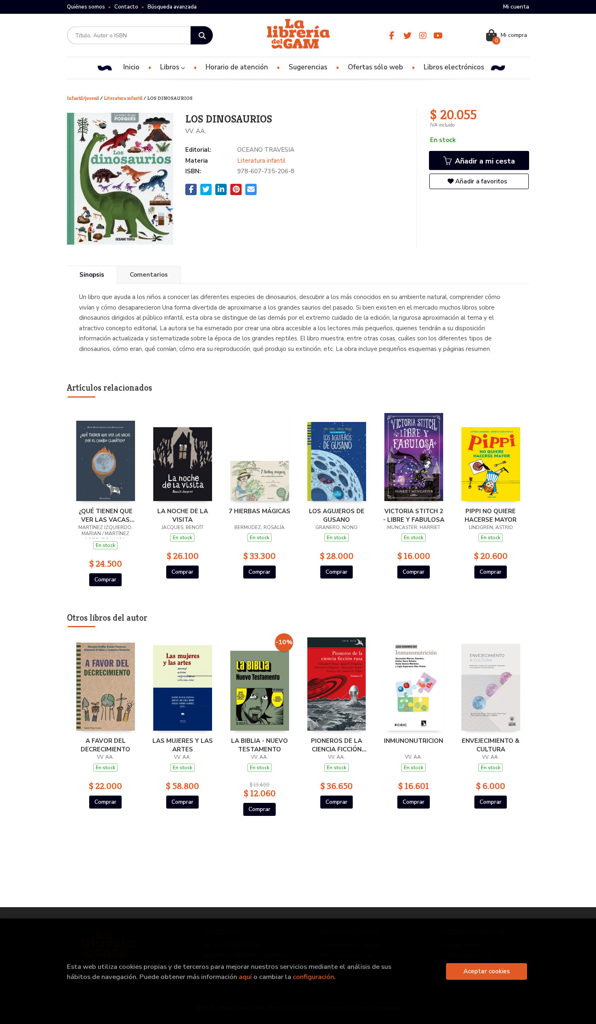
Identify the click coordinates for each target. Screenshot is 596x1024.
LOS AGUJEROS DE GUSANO (336, 515)
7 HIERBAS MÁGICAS (259, 511)
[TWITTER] (407, 35)
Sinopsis (91, 275)
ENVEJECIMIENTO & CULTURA (490, 745)
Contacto (126, 7)
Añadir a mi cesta (484, 161)
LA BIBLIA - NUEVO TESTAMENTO (259, 745)
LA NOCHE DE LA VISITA (182, 515)
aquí (245, 976)
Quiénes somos (86, 7)
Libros (170, 67)
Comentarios (149, 275)
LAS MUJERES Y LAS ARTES (182, 745)
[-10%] (259, 684)
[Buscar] (202, 35)
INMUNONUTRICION (413, 741)
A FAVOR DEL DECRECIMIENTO (105, 745)
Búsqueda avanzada (172, 7)
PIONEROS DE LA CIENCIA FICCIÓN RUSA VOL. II (336, 745)
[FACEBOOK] (392, 35)
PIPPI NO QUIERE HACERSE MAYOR (491, 515)
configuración (313, 976)
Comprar (105, 579)
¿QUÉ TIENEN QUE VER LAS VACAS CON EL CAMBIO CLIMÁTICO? (106, 515)
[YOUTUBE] (438, 35)
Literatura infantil (124, 98)
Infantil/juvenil (83, 98)
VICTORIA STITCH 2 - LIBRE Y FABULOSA (413, 515)
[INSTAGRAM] (422, 35)
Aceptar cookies (486, 971)
